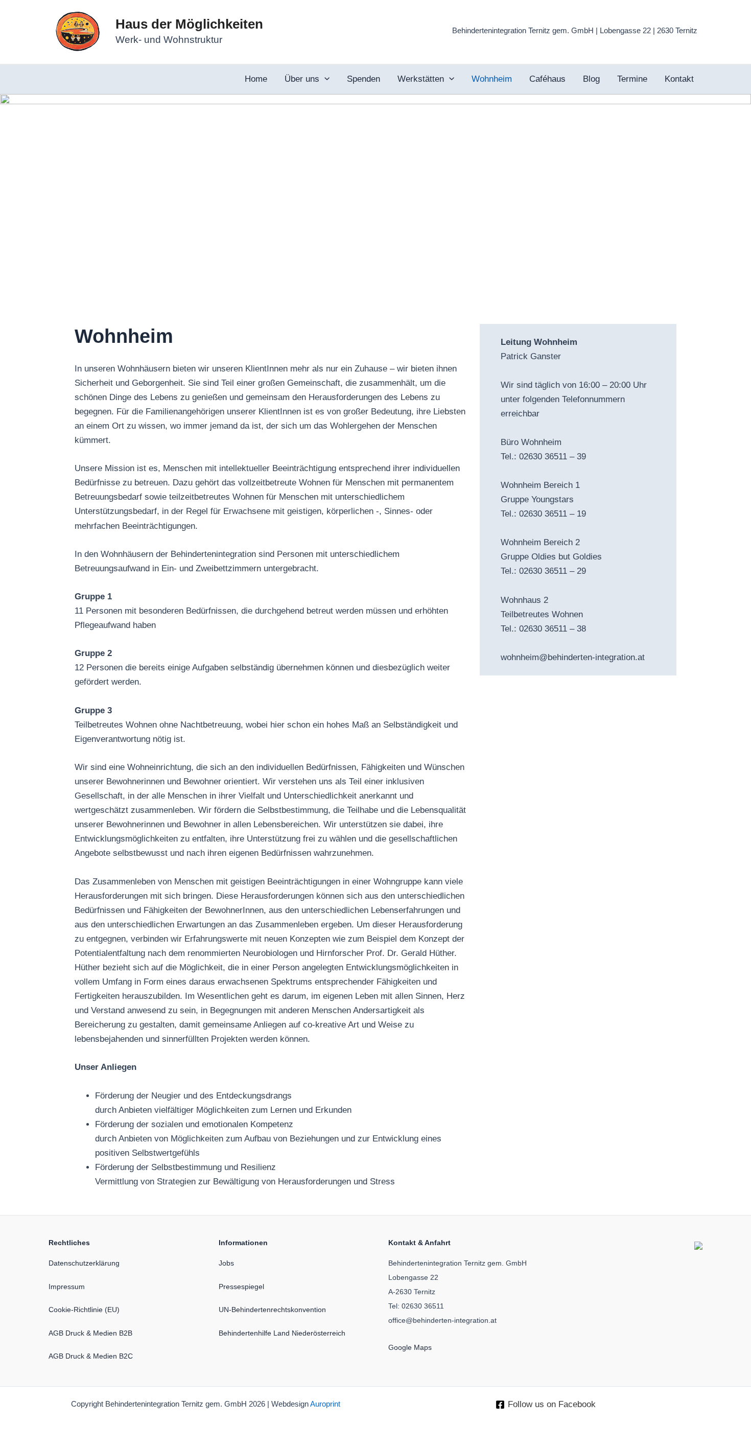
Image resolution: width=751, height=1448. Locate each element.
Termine (632, 79)
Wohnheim (492, 79)
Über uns (302, 79)
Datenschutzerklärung (84, 1263)
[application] (324, 79)
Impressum (67, 1286)
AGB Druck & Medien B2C (91, 1356)
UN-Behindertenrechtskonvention (272, 1309)
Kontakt (679, 79)
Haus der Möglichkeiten (189, 24)
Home (256, 79)
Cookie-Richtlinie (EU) (84, 1309)
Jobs (226, 1263)
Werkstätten (420, 79)
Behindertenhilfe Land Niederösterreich (282, 1333)
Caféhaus (547, 79)
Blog (591, 79)
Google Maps (410, 1347)
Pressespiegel (241, 1286)
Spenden (363, 79)
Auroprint (325, 1404)
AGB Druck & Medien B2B (90, 1333)
